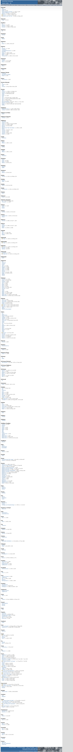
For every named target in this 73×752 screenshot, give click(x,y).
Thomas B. (4, 201)
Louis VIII (4, 675)
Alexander (4, 121)
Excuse (3, 557)
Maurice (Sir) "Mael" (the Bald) (8, 127)
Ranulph (3, 395)
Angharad (4, 9)
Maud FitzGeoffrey (5, 101)
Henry (3, 52)
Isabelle (3, 477)
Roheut (3, 686)
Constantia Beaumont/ (6, 50)
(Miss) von (4, 508)
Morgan (3, 329)
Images (17, 5)
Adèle (3, 655)
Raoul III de (4, 618)
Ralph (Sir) (5, 253)
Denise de (4, 614)
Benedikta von (5, 584)
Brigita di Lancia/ (5, 590)
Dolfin (3, 384)
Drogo (3, 224)
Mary (3, 233)
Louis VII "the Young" (7, 674)
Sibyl (3, 638)
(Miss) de (4, 631)
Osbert (3, 268)
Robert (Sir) (5, 398)
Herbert (3, 59)
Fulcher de (4, 744)
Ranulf (4, 246)
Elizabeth (4, 51)
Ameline (3, 416)
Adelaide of (4, 654)
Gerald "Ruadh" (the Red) (7, 11)
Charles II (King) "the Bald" (8, 700)
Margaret (3, 166)
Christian (3, 279)
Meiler (3, 54)
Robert (3, 43)
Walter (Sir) (4, 294)
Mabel (3, 284)
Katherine (4, 390)
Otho (3, 376)
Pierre (3, 680)
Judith (3, 668)
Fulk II (3, 404)
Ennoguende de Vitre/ (6, 615)
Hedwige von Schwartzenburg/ (8, 504)
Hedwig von (4, 585)
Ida (2, 578)
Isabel (3, 94)
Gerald (3, 84)
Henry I (4, 666)
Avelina (3, 263)
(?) (2, 23)
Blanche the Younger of (6, 659)
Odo (3, 704)
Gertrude (3, 475)
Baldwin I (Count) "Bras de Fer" (8, 467)
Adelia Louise (4, 691)
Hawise (3, 407)
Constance (4, 49)
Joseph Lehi (4, 627)
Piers (3, 61)
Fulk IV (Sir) (4, 406)
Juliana (3, 496)
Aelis (3, 656)
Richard (3, 25)
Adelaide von (4, 710)
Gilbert (3, 93)
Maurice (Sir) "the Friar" (7, 16)
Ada (2, 261)
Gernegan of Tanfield (6, 74)
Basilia (3, 486)
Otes (3, 430)
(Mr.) (3, 231)
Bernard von (4, 502)
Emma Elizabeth (5, 626)
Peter (3, 678)
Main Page (3, 5)
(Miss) (3, 65)
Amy (3, 728)
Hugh (3, 160)
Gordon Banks (27, 748)
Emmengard (4, 446)
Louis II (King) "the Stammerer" (9, 703)
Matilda (3, 53)
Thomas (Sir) (4, 55)
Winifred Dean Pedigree (31, 5)
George (3, 642)
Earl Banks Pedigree (23, 5)
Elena (3, 280)
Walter (3, 113)
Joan (3, 96)
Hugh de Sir (4, 537)
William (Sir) (4, 295)
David (3, 10)
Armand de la (4, 512)
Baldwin (3, 24)
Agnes (3, 141)
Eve (2, 403)
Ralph (3, 69)
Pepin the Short (6, 705)
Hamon (3, 282)
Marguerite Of (5, 677)
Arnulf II (3, 460)
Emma (3, 159)
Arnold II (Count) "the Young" (7, 459)
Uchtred (3, 109)
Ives (2, 323)
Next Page (60, 5)
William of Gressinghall (6, 309)
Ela (2, 200)
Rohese (3, 336)
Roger (3, 19)
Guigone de (4, 577)
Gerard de (4, 487)
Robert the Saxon (5, 108)
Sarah (3, 290)
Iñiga (3, 595)
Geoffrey (3, 211)
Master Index (13, 5)
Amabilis (3, 48)
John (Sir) (4, 549)
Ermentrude (4, 447)
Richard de (4, 497)
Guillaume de (4, 564)
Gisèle (3, 664)
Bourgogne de (5, 553)
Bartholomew (4, 315)
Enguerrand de (5, 563)
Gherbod (3, 492)
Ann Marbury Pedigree (48, 5)
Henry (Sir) (4, 300)
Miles (3, 394)
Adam (3, 358)
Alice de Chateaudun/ (6, 743)
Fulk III (3, 405)
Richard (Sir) (4, 79)
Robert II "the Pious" (7, 685)
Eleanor (3, 441)
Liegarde (3, 669)
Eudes (3, 316)
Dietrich (3, 451)
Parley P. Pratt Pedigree (40, 5)
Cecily (3, 206)
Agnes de (4, 742)
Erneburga (4, 73)
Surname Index (7, 5)
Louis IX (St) (4, 671)
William (3, 38)
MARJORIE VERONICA (7, 541)
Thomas (3, 86)
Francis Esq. (4, 647)
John (3, 85)
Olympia (3, 533)
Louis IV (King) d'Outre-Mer (8, 670)
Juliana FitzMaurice (6, 12)
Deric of (3, 662)
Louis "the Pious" (5, 701)
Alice (3, 299)
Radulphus (4, 155)
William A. (4, 650)
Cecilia (3, 503)
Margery (3, 266)
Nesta (3, 161)
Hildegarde (4, 476)
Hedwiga (3, 665)
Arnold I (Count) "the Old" (7, 465)
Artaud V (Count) (5, 576)
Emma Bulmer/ (5, 603)
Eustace (3, 92)
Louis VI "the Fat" (6, 672)
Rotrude (3, 687)
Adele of (3, 464)
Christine (3, 420)
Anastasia (4, 252)
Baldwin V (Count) (5, 471)
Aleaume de (4, 561)
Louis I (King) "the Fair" (6, 702)
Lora (3, 391)
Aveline (3, 91)
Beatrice (3, 180)
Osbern (3, 267)
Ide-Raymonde (5, 580)
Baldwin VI (4, 472)
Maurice (3, 13)
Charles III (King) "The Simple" (9, 661)
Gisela (3, 663)
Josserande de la (5, 513)
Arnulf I (3, 466)
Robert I (4, 684)
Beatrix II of (4, 473)
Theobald (4, 399)
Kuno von (4, 711)
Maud (3, 257)
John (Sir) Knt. (5, 362)
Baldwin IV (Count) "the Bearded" (8, 470)
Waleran (3, 248)
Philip (3, 331)
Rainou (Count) (5, 568)
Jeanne (3, 478)
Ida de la (3, 579)
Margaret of (4, 480)
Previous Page (55, 5)
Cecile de (4, 660)
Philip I (3, 679)
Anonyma (4, 262)
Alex (3, 8)
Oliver (3, 330)
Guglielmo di (4, 591)
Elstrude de (4, 474)
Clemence (4, 525)
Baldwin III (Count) (5, 469)
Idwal (3, 521)
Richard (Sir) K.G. (5, 345)
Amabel (3, 424)
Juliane (3, 124)
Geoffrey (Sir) (4, 215)
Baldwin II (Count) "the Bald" (7, 468)
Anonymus (4, 137)
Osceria (3, 604)
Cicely (3, 562)
